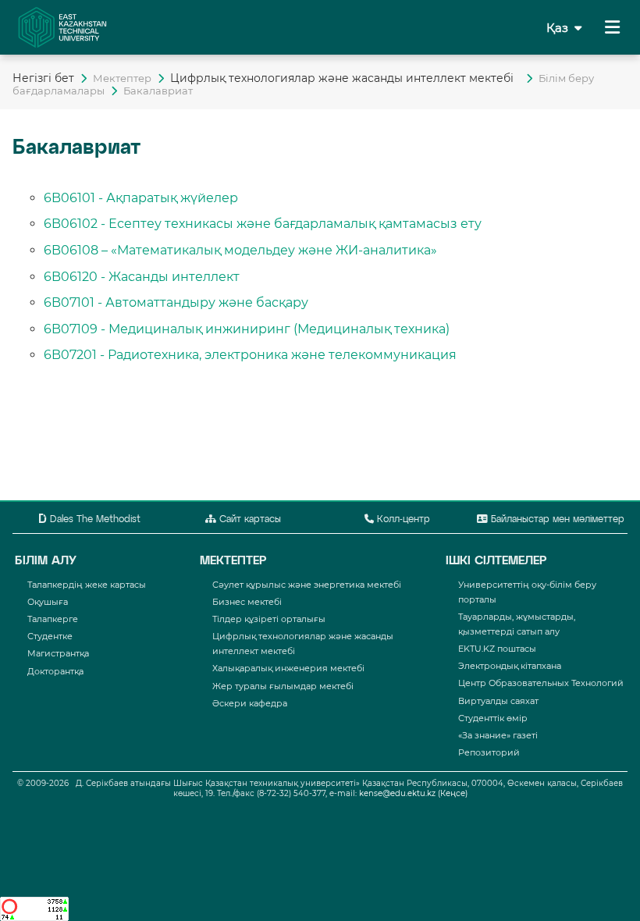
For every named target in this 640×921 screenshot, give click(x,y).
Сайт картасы (248, 520)
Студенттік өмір (493, 718)
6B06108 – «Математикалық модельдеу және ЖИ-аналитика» (240, 250)
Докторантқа (55, 671)
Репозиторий (489, 752)
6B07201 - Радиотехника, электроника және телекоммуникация (250, 354)
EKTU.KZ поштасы (497, 648)
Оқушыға (47, 601)
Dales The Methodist (93, 520)
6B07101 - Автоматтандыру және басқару (176, 302)
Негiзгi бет (43, 78)
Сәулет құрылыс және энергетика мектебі (306, 584)
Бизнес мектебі (247, 601)
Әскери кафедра (249, 703)
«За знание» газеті (498, 735)
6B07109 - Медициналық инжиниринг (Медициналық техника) (247, 329)
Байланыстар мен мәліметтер (556, 520)
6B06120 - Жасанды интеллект (142, 276)
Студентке (50, 636)
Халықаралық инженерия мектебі (288, 668)
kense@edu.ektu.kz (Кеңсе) (413, 793)
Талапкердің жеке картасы (86, 584)
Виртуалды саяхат (498, 700)
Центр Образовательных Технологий (541, 682)
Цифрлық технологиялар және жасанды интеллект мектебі (345, 78)
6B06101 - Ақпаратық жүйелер (141, 197)
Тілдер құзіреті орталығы (268, 618)
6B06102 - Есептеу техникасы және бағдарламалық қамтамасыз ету (263, 223)
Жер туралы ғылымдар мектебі (283, 686)
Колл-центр (402, 520)
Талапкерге (52, 618)
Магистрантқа (58, 653)
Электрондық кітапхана (509, 665)
